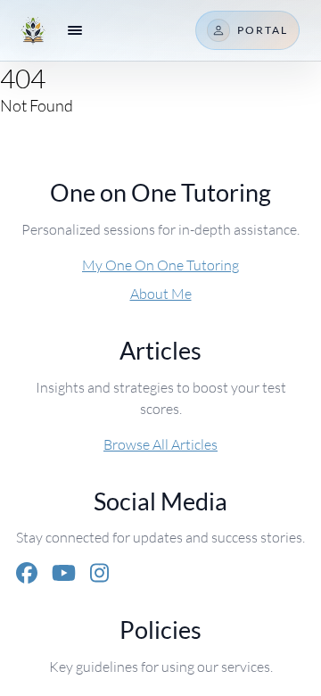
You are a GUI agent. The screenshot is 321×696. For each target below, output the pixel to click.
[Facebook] (26, 573)
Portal (262, 30)
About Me (161, 293)
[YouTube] (64, 573)
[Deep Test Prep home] (33, 30)
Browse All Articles (160, 443)
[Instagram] (99, 573)
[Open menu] (74, 30)
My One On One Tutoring (160, 264)
